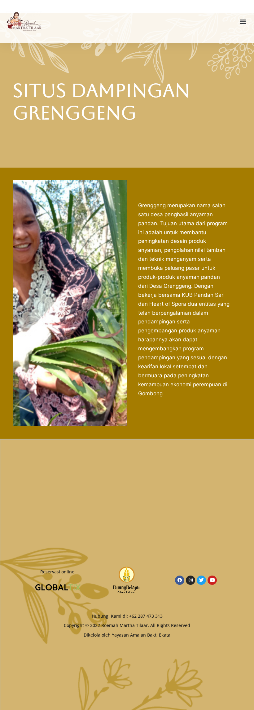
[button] (243, 21)
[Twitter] (201, 580)
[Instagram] (190, 580)
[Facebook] (179, 580)
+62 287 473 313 (146, 616)
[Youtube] (212, 580)
